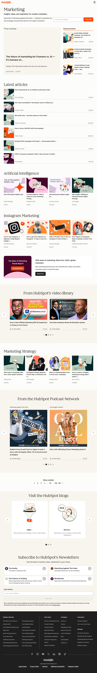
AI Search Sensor (48, 627)
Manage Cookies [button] (73, 666)
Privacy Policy (34, 666)
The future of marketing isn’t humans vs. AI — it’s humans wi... (30, 58)
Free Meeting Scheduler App (11, 627)
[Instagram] (37, 654)
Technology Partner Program (85, 639)
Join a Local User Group (83, 624)
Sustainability (64, 639)
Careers (63, 624)
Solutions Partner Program (84, 636)
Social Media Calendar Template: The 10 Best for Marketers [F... (82, 35)
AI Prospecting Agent (28, 621)
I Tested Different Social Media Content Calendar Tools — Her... (82, 67)
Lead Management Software (11, 645)
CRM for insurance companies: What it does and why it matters (35, 154)
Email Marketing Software (10, 642)
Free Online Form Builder (29, 630)
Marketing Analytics (27, 639)
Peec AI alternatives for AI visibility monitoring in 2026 (32, 90)
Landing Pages (26, 627)
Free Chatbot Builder (27, 633)
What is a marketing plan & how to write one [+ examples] (59, 373)
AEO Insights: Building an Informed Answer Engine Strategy (80, 196)
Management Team (66, 627)
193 (59, 483)
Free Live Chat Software (28, 636)
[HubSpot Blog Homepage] (6, 2)
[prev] (7, 519)
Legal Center (23, 666)
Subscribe (48, 599)
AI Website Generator (9, 639)
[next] (89, 519)
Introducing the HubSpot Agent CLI (59, 195)
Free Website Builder (27, 624)
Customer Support (82, 621)
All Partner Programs (83, 633)
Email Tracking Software (9, 633)
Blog (62, 636)
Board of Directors (66, 630)
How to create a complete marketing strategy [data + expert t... (80, 374)
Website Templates (49, 645)
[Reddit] (59, 654)
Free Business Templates (51, 636)
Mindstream (59, 579)
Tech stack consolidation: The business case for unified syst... (34, 103)
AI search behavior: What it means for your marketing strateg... (35, 196)
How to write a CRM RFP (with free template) (29, 128)
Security (45, 666)
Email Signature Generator (51, 633)
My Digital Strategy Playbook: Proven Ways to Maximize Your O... (36, 374)
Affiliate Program (82, 645)
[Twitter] (48, 654)
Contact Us (64, 642)
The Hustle (13, 568)
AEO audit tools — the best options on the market (31, 115)
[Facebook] (32, 654)
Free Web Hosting (27, 645)
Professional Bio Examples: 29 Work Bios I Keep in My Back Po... (83, 51)
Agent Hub (6, 630)
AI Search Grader (49, 624)
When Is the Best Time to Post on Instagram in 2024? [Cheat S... (59, 238)
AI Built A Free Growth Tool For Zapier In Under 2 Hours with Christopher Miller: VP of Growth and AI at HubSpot (28, 452)
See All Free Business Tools (51, 621)
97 (50, 483)
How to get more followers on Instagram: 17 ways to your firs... (37, 238)
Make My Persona (49, 630)
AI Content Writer (8, 636)
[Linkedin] (54, 654)
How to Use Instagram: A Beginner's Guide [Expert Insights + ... (12, 239)
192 (56, 483)
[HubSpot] (48, 660)
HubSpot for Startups (83, 642)
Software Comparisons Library (50, 641)
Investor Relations (66, 633)
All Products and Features (10, 621)
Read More (40, 274)
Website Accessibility (58, 666)
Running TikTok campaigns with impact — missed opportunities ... (36, 141)
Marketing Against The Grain (65, 568)
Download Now (17, 268)
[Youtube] (43, 654)
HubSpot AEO (7, 624)
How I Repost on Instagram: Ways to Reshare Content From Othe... (82, 239)
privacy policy (56, 605)
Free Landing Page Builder (29, 642)
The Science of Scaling (18, 579)
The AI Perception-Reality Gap (13, 194)
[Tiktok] (65, 654)
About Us (63, 621)
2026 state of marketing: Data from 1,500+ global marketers (13, 373)
